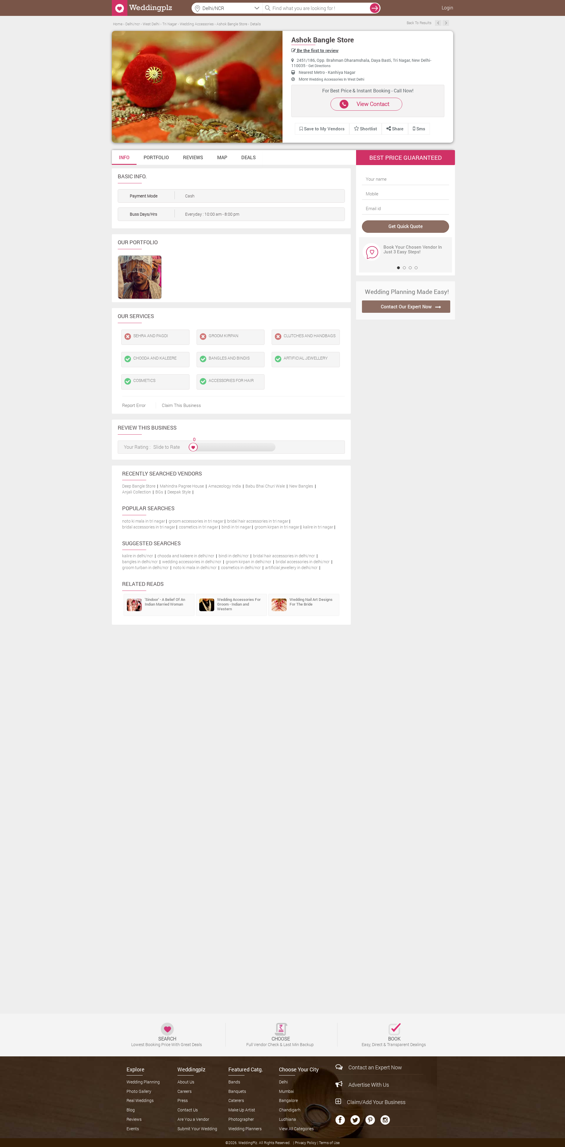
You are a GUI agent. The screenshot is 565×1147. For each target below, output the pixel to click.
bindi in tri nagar (236, 527)
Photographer (241, 1119)
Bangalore (288, 1100)
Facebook (340, 1120)
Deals (248, 157)
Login (447, 7)
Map (222, 157)
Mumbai (286, 1091)
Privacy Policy (306, 1142)
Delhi (283, 1082)
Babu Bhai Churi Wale (265, 486)
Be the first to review (317, 50)
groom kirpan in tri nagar (277, 527)
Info (124, 157)
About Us (185, 1082)
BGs (159, 492)
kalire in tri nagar (318, 527)
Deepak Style (179, 492)
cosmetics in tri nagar (198, 527)
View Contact (373, 103)
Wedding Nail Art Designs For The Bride (311, 602)
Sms (420, 129)
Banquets (237, 1091)
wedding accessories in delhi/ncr (191, 561)
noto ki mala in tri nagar (143, 521)
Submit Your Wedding (197, 1128)
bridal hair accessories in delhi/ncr (284, 555)
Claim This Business (181, 405)
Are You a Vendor (193, 1119)
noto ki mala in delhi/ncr (195, 567)
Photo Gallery (139, 1091)
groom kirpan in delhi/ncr (248, 561)
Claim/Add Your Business (376, 1102)
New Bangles (301, 486)
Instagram (385, 1120)
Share (397, 129)
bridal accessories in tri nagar (148, 527)
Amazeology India (224, 486)
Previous (438, 23)
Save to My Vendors (324, 129)
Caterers (236, 1100)
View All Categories (296, 1128)
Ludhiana (287, 1119)
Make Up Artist (241, 1110)
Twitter (355, 1120)
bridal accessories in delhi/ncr (303, 561)
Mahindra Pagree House (182, 486)
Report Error (134, 405)
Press (182, 1100)
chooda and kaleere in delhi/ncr (185, 555)
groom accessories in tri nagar (196, 521)
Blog (131, 1110)
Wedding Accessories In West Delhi (336, 79)
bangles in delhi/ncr (140, 561)
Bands (234, 1082)
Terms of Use (329, 1142)
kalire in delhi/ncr (137, 555)
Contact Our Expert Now (406, 306)
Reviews (193, 157)
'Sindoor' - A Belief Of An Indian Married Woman (165, 602)
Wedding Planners (245, 1128)
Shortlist (368, 129)
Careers (184, 1091)
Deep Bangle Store (138, 486)
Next (446, 23)
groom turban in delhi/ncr (145, 567)
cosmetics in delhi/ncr (241, 567)
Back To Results (419, 22)
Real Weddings (140, 1100)
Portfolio (156, 157)
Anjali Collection (136, 492)
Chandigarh (289, 1110)
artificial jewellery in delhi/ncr (291, 567)
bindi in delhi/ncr (234, 555)
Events (133, 1128)
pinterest (370, 1120)
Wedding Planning (143, 1082)
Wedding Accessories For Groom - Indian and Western (239, 604)
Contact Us (187, 1110)
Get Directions (319, 65)
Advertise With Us (368, 1084)
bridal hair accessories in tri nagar (257, 521)
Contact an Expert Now (375, 1067)
